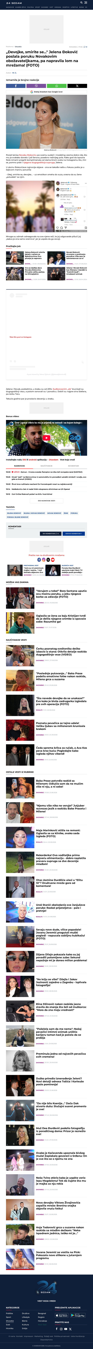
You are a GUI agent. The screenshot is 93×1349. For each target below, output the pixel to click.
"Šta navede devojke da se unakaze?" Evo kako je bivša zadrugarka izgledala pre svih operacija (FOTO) (61, 701)
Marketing (38, 1336)
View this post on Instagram (20, 337)
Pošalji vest (48, 1336)
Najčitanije (46, 466)
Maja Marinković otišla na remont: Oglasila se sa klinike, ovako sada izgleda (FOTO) (58, 833)
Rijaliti (39, 710)
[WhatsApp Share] (57, 86)
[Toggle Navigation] (85, 3)
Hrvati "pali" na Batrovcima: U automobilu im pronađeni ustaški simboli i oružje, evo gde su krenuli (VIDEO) (49, 478)
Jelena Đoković (14, 513)
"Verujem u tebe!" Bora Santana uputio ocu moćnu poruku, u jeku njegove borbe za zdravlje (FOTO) (61, 594)
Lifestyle (74, 7)
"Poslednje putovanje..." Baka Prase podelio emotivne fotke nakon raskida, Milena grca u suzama (61, 676)
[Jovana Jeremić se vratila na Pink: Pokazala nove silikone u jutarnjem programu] (20, 1259)
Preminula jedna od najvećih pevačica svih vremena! (61, 1055)
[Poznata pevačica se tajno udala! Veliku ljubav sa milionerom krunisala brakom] (20, 730)
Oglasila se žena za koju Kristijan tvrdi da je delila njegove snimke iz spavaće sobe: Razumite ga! (61, 618)
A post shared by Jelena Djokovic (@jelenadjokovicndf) (46, 374)
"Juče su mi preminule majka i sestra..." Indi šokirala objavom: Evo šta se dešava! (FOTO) (33, 570)
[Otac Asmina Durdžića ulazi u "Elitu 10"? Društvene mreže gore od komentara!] (20, 887)
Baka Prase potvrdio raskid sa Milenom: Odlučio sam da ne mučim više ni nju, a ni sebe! (59, 783)
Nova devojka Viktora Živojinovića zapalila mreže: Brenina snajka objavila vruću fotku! (58, 1205)
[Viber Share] (36, 86)
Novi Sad (42, 1324)
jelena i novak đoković (34, 513)
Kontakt (19, 1336)
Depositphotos (46, 1340)
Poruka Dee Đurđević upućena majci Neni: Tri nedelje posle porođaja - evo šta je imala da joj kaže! (72, 570)
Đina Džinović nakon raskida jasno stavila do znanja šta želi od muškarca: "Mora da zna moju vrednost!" (61, 1007)
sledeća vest (67, 565)
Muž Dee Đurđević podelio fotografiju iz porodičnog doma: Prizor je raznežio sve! (61, 1131)
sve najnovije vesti (46, 501)
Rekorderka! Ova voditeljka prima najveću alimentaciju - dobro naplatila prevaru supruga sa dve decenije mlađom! (61, 860)
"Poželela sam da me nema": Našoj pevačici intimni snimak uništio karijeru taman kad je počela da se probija (58, 1033)
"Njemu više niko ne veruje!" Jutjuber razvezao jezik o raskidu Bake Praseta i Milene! (61, 808)
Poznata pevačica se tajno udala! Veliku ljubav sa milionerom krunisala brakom (60, 726)
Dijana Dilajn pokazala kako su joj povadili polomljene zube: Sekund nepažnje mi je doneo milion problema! (61, 957)
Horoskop (42, 1321)
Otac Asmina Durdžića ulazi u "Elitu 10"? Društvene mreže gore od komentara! (59, 883)
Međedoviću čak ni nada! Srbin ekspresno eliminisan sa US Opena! (41, 489)
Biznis (81, 7)
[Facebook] (39, 560)
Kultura (25, 1324)
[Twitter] (48, 560)
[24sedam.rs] (14, 3)
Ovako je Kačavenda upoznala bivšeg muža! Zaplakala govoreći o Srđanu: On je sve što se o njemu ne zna (61, 1156)
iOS (24, 459)
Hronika (57, 7)
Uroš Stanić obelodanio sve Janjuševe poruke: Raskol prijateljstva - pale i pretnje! (60, 908)
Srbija (24, 1328)
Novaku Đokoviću (28, 155)
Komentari (73, 466)
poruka (74, 513)
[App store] (62, 1315)
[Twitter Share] (77, 86)
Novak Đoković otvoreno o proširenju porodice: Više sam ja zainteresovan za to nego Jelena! (75, 255)
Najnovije (10, 7)
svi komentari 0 (51, 534)
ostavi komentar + (73, 534)
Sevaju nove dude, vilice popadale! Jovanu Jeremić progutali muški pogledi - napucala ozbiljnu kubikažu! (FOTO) (60, 934)
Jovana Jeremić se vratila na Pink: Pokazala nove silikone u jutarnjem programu (59, 1255)
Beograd (42, 1313)
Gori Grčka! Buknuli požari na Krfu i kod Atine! (32, 494)
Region (41, 1317)
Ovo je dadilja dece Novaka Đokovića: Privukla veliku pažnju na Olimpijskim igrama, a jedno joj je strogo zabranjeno (35, 271)
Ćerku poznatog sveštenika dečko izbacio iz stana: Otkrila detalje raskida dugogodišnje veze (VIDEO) (61, 651)
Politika (30, 7)
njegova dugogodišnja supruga (39, 162)
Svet (51, 7)
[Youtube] (52, 560)
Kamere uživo (20, 7)
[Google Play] (78, 1315)
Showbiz (44, 7)
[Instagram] (43, 560)
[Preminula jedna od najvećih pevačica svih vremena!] (20, 1061)
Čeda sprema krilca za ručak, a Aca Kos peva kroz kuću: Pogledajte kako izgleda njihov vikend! (61, 751)
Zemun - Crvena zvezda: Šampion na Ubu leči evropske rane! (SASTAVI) (48, 472)
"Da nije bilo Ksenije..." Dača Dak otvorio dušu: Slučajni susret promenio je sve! (61, 1106)
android (33, 459)
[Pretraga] (81, 2)
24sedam (53, 459)
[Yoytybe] (65, 1329)
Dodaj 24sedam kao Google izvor (48, 92)
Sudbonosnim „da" (62, 389)
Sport (37, 7)
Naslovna (9, 47)
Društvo (65, 7)
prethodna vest (31, 565)
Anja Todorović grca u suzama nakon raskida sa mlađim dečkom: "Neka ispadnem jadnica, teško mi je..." (60, 1230)
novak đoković (54, 513)
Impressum (28, 1336)
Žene (66, 513)
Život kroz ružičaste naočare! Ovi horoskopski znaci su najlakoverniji (42, 484)
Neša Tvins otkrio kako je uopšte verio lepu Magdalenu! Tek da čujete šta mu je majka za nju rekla (61, 1181)
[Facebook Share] (16, 86)
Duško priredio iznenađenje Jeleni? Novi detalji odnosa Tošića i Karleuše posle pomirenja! (60, 1081)
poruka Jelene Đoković (17, 517)
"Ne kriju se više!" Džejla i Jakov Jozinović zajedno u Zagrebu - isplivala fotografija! (61, 982)
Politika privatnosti (62, 1336)
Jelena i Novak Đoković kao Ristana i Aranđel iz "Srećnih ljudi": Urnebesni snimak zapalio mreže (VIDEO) (76, 271)
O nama (12, 1336)
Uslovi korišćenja (77, 1336)
